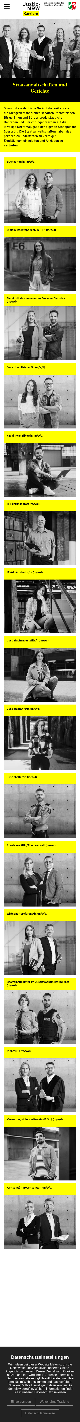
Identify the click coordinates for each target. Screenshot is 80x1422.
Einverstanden (21, 1401)
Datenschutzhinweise (40, 1413)
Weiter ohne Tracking (54, 1401)
